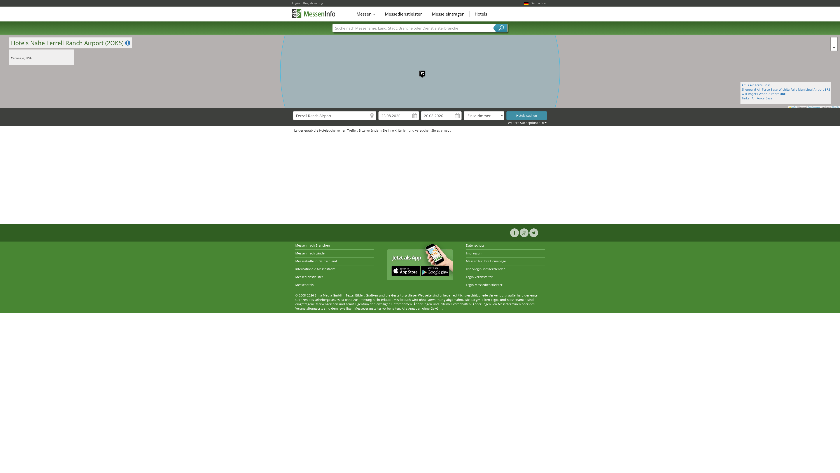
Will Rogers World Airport (764, 94)
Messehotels (304, 285)
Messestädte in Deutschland (316, 261)
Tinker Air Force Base (757, 98)
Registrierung (313, 3)
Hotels (481, 14)
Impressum (474, 253)
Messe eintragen (448, 14)
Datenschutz (475, 245)
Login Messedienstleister (484, 285)
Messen (365, 14)
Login (296, 3)
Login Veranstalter (479, 277)
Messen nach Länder (310, 253)
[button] (420, 71)
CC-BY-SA (835, 107)
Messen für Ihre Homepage (486, 261)
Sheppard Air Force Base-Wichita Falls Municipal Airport (786, 89)
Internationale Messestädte (315, 269)
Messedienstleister (403, 14)
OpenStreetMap (814, 107)
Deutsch (537, 3)
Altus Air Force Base (756, 85)
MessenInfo (314, 13)
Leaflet (793, 107)
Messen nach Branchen (312, 245)
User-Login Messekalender (485, 269)
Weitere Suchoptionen (524, 123)
